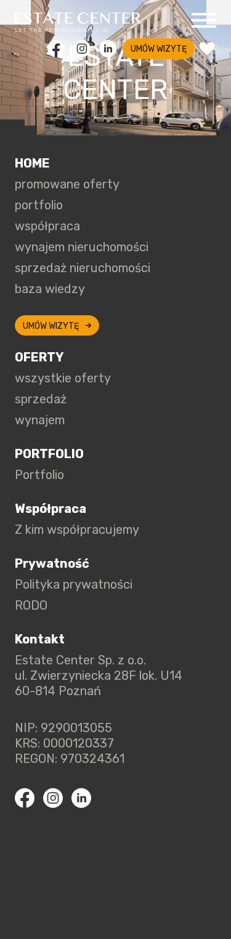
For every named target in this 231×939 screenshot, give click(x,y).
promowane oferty (67, 184)
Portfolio (39, 474)
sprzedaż (41, 399)
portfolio (39, 205)
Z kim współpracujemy (77, 529)
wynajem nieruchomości (81, 247)
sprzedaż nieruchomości (82, 267)
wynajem (40, 420)
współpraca (47, 226)
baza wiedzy (50, 288)
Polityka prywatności (73, 584)
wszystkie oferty (63, 378)
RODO (31, 605)
